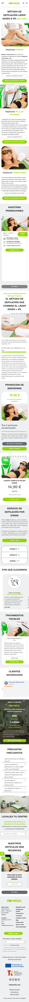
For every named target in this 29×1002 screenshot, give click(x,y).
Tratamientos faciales (19, 910)
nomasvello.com (14, 985)
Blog (17, 920)
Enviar (25, 942)
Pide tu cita (13, 933)
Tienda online (19, 922)
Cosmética (19, 915)
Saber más (14, 658)
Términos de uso (14, 992)
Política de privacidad (14, 989)
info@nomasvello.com (7, 925)
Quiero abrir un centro (14, 740)
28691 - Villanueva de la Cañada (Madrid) (6, 912)
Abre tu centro (20, 924)
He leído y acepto (11, 945)
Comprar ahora (14, 250)
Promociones (19, 913)
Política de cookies (14, 994)
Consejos (6, 858)
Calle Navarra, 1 (5, 909)
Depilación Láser (20, 907)
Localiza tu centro (21, 918)
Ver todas (14, 286)
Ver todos (14, 892)
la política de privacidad (15, 945)
